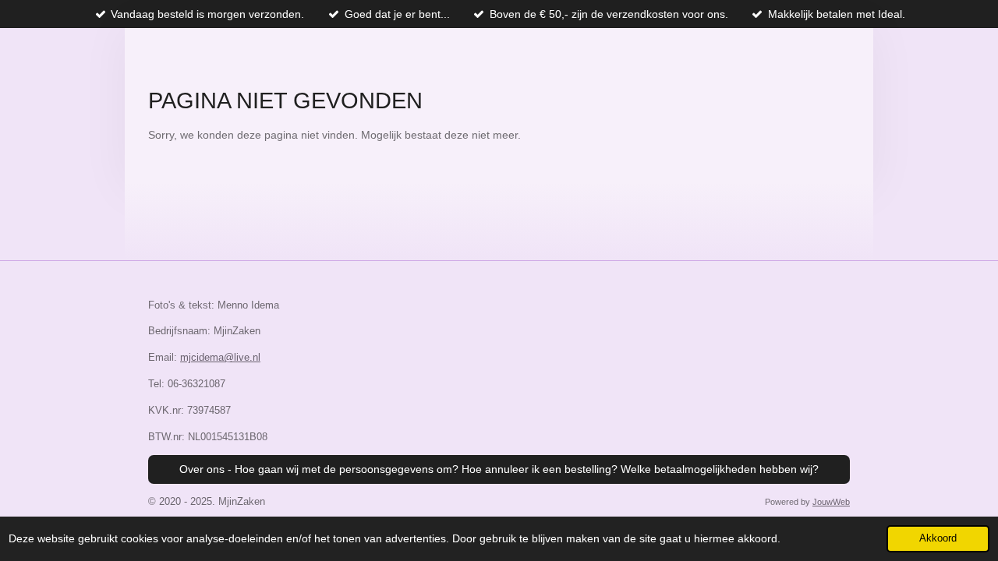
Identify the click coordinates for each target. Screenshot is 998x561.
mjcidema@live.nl (220, 357)
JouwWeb (831, 501)
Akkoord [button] (938, 538)
